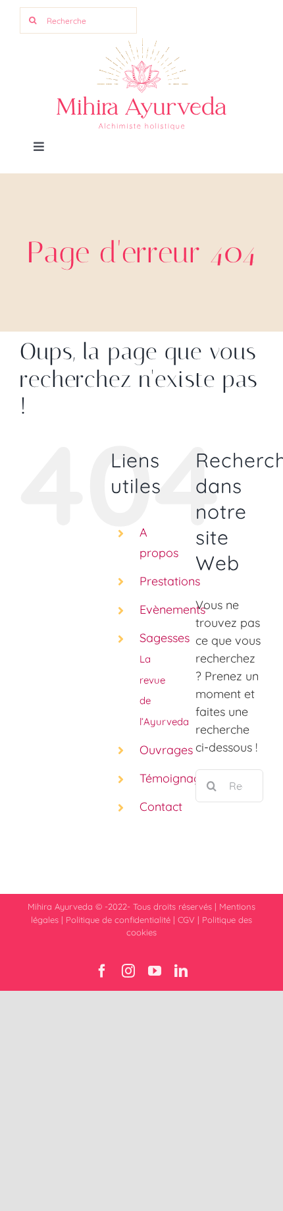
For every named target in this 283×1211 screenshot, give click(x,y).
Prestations (170, 581)
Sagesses (165, 678)
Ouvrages (166, 749)
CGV (186, 919)
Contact (161, 806)
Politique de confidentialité (118, 919)
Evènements (172, 609)
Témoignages (176, 778)
